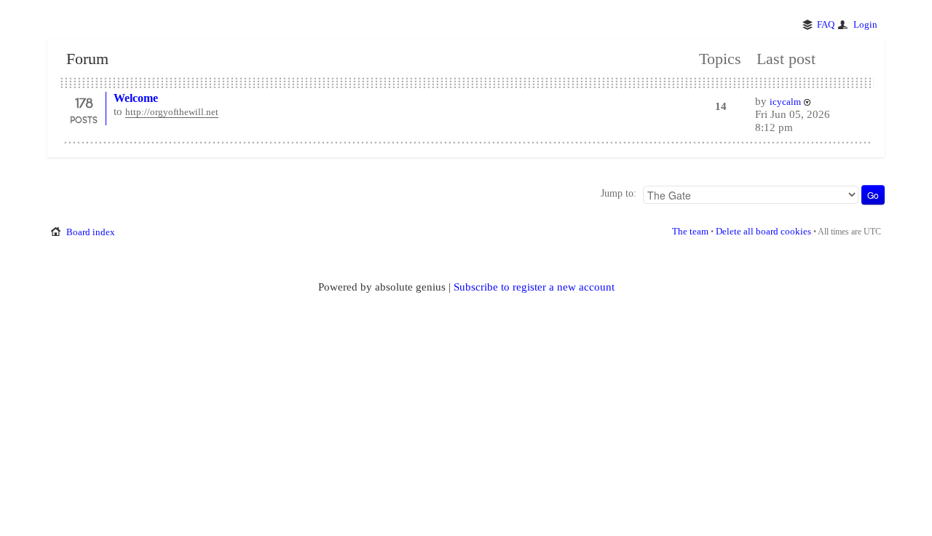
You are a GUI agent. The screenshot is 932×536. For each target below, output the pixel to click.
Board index (90, 231)
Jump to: (618, 193)
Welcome (136, 98)
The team (690, 231)
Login (865, 24)
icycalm (785, 101)
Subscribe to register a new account (534, 287)
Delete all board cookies (763, 231)
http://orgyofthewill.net (171, 111)
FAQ (825, 24)
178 (83, 102)
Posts (84, 119)
